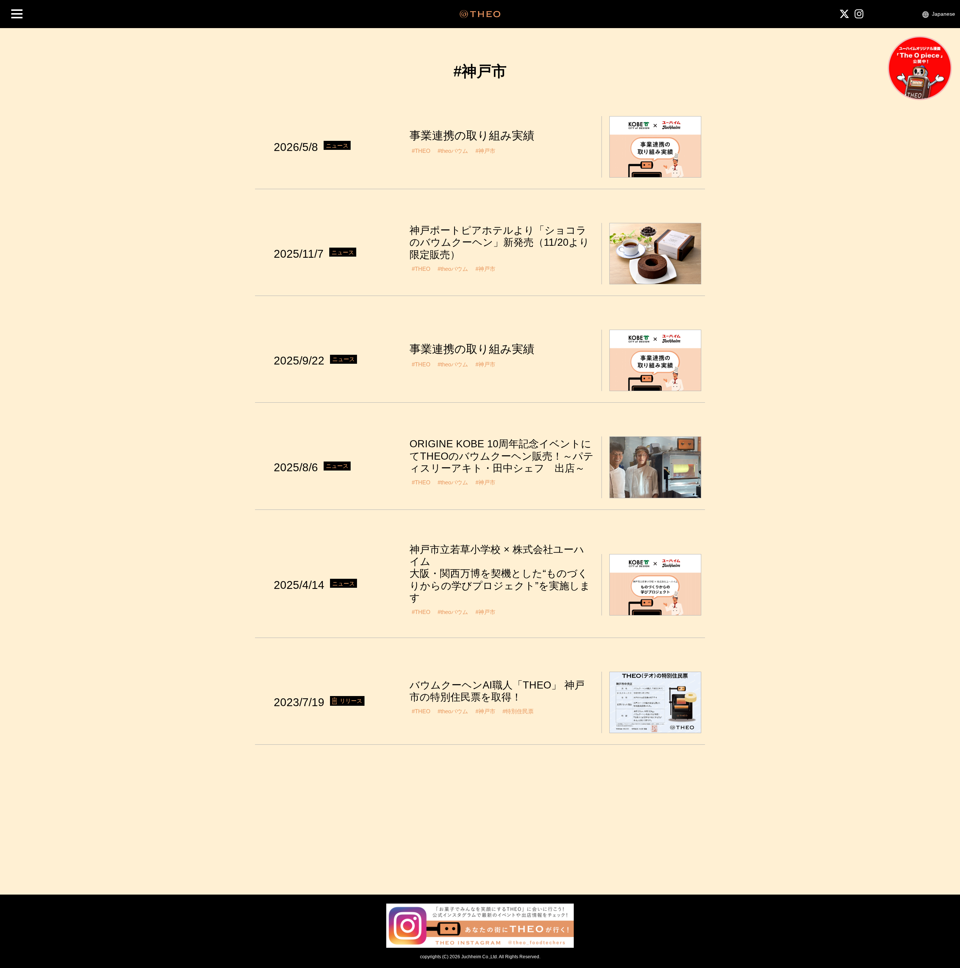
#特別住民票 (518, 711)
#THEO (421, 151)
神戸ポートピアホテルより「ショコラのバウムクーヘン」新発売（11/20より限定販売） (500, 242)
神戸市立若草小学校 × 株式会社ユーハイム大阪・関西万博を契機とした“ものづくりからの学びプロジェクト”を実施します (500, 574)
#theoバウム (453, 151)
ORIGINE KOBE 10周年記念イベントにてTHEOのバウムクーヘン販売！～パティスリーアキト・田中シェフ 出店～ (502, 456)
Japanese (943, 14)
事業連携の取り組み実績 (472, 135)
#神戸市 (485, 151)
